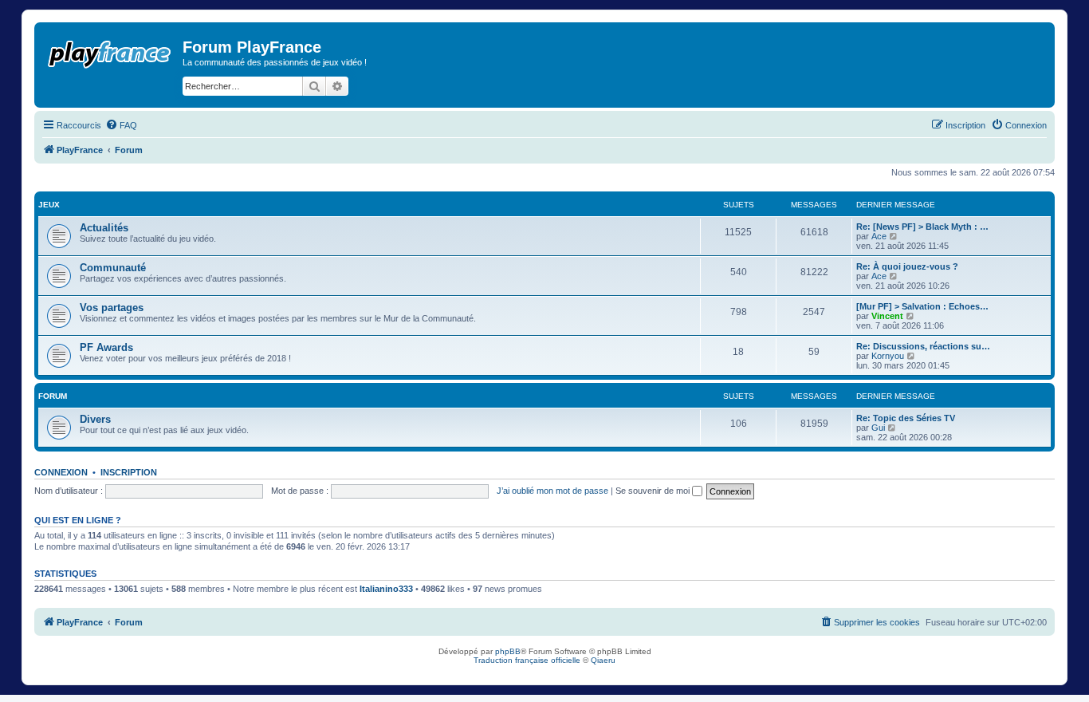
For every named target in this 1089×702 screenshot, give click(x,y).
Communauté (113, 268)
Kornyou (887, 356)
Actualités (104, 228)
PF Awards (106, 347)
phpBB (508, 651)
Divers (95, 419)
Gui (878, 427)
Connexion (61, 472)
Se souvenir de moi (653, 490)
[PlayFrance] (110, 51)
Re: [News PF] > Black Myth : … (922, 226)
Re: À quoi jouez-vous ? (907, 266)
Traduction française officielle (527, 660)
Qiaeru (603, 660)
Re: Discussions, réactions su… (923, 346)
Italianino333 (386, 589)
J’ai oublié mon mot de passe (552, 490)
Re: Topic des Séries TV (905, 418)
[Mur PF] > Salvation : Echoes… (922, 306)
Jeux (49, 204)
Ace (879, 236)
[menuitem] (121, 125)
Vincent (887, 316)
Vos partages (111, 308)
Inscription (128, 472)
